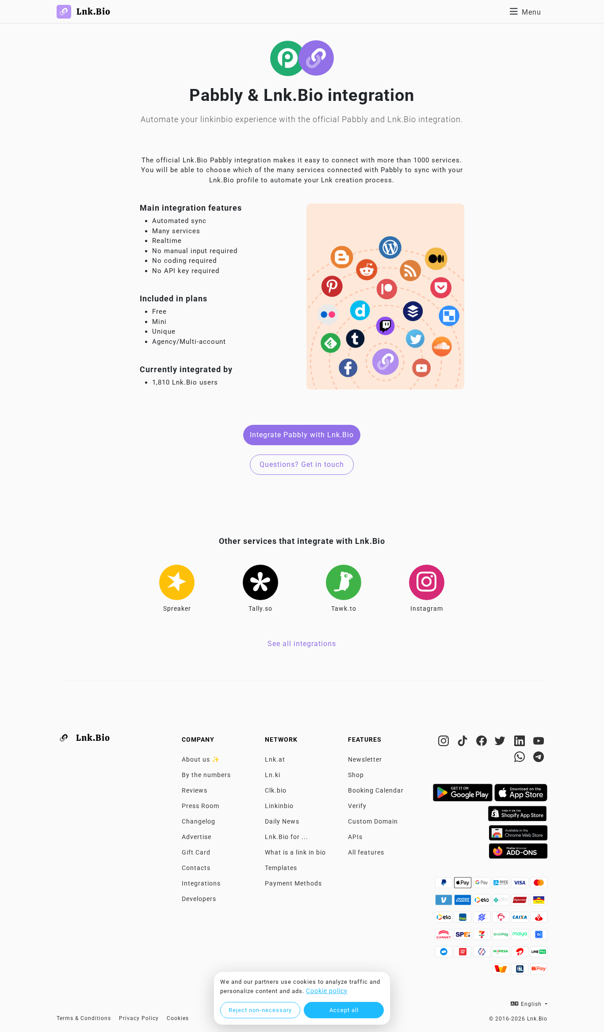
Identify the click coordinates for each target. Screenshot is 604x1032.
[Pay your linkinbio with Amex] (463, 902)
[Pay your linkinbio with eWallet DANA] (444, 954)
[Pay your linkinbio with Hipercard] (520, 902)
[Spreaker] (177, 582)
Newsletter (365, 759)
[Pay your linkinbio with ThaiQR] (520, 971)
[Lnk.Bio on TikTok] (463, 742)
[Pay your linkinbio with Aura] (538, 902)
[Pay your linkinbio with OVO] (482, 954)
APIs (355, 836)
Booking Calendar (376, 790)
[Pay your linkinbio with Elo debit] (444, 919)
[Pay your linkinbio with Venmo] (444, 902)
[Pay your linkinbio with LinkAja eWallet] (463, 954)
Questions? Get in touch (302, 464)
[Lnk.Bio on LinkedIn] (520, 742)
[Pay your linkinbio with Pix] (501, 902)
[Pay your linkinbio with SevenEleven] (482, 936)
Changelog (198, 821)
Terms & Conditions (84, 1018)
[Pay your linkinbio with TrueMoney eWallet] (501, 971)
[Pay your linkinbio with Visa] (520, 885)
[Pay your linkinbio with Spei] (463, 936)
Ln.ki (272, 774)
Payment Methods (293, 883)
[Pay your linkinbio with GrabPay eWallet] (501, 936)
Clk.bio (276, 790)
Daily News (282, 821)
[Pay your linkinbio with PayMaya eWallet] (520, 936)
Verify (357, 805)
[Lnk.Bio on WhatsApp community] (520, 758)
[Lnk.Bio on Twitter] (501, 742)
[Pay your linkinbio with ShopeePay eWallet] (538, 971)
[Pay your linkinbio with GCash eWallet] (538, 936)
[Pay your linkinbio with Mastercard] (538, 885)
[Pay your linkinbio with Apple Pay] (463, 885)
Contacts (196, 867)
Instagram (426, 608)
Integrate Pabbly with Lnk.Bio (302, 435)
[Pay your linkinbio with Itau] (463, 919)
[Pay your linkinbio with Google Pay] (482, 885)
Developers (199, 898)
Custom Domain (373, 821)
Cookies (178, 1018)
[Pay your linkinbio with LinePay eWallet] (538, 954)
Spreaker (177, 608)
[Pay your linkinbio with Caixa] (520, 919)
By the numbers (206, 774)
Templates (281, 867)
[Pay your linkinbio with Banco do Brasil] (482, 919)
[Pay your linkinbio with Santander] (538, 919)
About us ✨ (201, 759)
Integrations (201, 883)
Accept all (344, 1010)
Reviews (194, 790)
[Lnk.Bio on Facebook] (482, 742)
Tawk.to (343, 608)
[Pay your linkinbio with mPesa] (501, 954)
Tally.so (260, 608)
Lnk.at (275, 759)
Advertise (196, 836)
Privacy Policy (139, 1018)
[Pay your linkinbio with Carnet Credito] (444, 936)
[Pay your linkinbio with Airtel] (520, 954)
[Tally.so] (260, 582)
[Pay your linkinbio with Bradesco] (501, 919)
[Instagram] (427, 582)
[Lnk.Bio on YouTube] (538, 742)
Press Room (200, 805)
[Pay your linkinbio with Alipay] (501, 885)
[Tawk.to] (343, 582)
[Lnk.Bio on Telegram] (538, 758)
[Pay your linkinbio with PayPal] (444, 885)
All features (366, 852)
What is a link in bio (295, 852)
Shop (356, 774)
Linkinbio (279, 805)
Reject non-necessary (260, 1010)
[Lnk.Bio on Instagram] (444, 742)
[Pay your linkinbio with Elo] (482, 902)
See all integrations (302, 643)
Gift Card (196, 852)
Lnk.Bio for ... (286, 836)
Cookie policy (327, 990)
